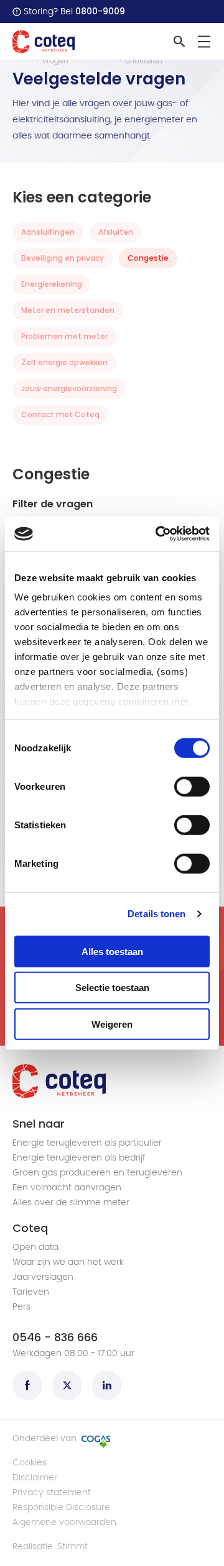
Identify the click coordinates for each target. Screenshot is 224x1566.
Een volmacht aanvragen (66, 1188)
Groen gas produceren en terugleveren (97, 1173)
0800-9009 (100, 11)
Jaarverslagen (42, 1277)
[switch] (192, 786)
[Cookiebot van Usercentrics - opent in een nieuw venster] (158, 534)
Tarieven (30, 1292)
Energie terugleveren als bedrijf (79, 1158)
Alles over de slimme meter (70, 1202)
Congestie (148, 258)
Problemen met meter (64, 336)
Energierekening (51, 284)
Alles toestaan (112, 951)
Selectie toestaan (112, 987)
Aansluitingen (48, 232)
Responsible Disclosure (61, 1507)
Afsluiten (115, 232)
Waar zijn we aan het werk (68, 1262)
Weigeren (112, 1023)
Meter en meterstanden (67, 310)
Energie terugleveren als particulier (87, 1143)
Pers (21, 1307)
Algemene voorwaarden (64, 1522)
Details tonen (156, 913)
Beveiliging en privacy (62, 258)
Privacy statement (51, 1492)
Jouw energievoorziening (69, 388)
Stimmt (72, 1546)
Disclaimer (34, 1477)
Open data (35, 1247)
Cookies (29, 1463)
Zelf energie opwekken (64, 362)
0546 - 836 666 (55, 1337)
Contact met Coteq (60, 414)
